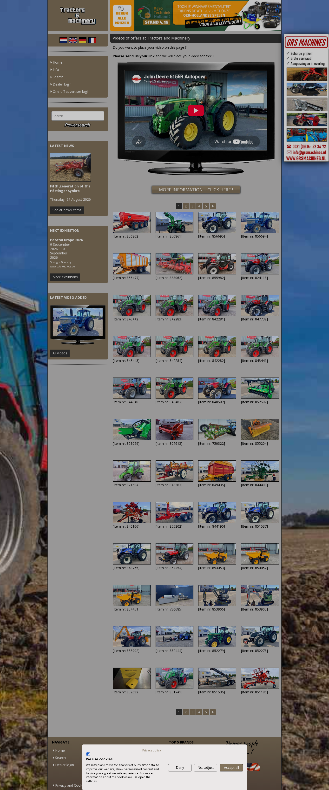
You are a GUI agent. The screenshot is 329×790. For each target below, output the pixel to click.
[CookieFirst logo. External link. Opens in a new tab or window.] (88, 754)
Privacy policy (151, 750)
